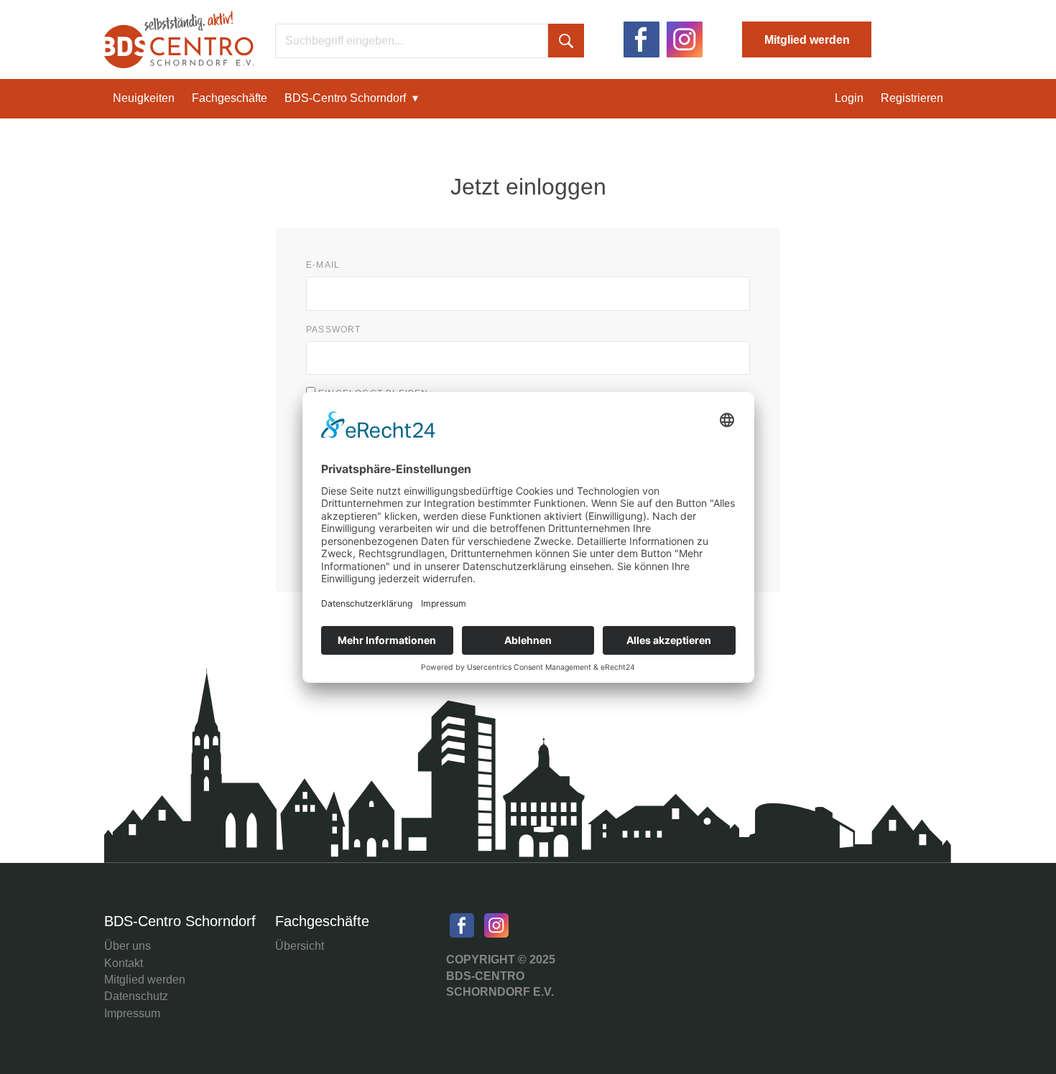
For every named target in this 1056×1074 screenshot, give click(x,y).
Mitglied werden (807, 40)
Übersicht (299, 946)
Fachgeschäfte (229, 98)
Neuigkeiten (144, 98)
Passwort (333, 330)
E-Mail (323, 265)
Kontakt (123, 963)
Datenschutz (136, 996)
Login (849, 98)
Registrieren (912, 98)
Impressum (132, 1013)
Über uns (127, 946)
